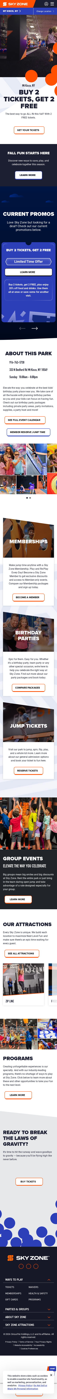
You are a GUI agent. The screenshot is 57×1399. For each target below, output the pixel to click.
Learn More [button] (28, 175)
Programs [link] (35, 1299)
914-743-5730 (16, 362)
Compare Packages (27, 687)
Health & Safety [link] (38, 1293)
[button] (12, 11)
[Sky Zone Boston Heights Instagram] (28, 1266)
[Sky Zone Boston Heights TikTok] (35, 1266)
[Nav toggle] (52, 3)
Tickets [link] (9, 1287)
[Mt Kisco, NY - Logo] (21, 4)
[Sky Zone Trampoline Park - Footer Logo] (28, 1258)
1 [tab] (27, 498)
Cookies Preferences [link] (29, 1348)
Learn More (17, 899)
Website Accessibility (23, 1345)
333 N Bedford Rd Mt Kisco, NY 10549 (28, 370)
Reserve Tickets (27, 770)
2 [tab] (30, 498)
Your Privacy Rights (43, 1342)
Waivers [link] (33, 1287)
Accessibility (39, 1345)
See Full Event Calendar (24, 420)
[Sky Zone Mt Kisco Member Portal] (46, 4)
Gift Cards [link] (11, 1299)
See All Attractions (21, 953)
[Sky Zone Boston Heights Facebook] (21, 1266)
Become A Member (27, 597)
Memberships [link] (13, 1293)
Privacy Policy (11, 1342)
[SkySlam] (24, 984)
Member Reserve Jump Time (27, 432)
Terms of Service (26, 1342)
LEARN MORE (27, 272)
